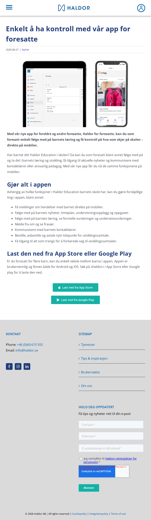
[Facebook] (9, 366)
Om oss (86, 386)
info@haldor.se (27, 350)
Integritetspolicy (98, 513)
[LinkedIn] (27, 366)
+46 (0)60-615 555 (30, 344)
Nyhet (25, 49)
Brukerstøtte (90, 372)
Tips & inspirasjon (94, 358)
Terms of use (118, 513)
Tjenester (88, 344)
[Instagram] (18, 366)
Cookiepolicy (79, 513)
